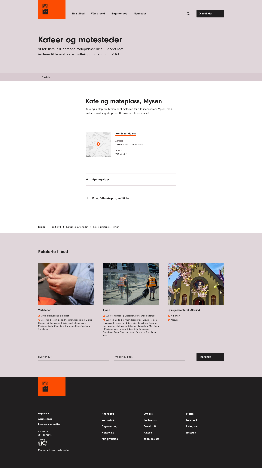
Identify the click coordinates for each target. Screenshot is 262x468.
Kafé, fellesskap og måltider (110, 198)
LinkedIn (191, 432)
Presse (190, 413)
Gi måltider (205, 13)
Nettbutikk (140, 13)
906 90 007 (121, 154)
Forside (45, 77)
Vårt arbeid (98, 13)
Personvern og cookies (49, 424)
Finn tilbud (78, 13)
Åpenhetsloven (45, 419)
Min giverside (110, 438)
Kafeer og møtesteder (77, 227)
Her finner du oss (125, 133)
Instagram (192, 426)
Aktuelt (148, 432)
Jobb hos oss (151, 438)
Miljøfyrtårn (43, 413)
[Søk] (188, 13)
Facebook (191, 420)
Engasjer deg (119, 13)
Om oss (148, 413)
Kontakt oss (150, 420)
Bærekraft (150, 426)
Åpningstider (100, 179)
